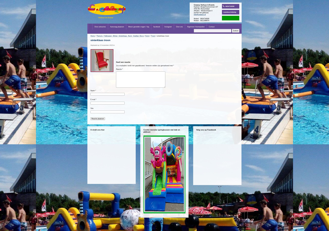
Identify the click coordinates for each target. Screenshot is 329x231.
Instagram (168, 27)
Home (92, 36)
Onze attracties (100, 27)
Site (91, 108)
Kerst (147, 36)
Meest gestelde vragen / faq (138, 27)
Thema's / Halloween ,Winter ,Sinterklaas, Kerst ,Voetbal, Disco (120, 36)
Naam (93, 91)
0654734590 (229, 6)
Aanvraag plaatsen (117, 27)
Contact (212, 27)
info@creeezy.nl (200, 15)
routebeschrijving (229, 12)
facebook (156, 27)
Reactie (119, 69)
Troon (153, 36)
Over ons (179, 27)
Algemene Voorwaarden (196, 27)
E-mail (93, 99)
